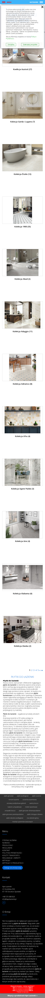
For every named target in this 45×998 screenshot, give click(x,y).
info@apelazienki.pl (9, 899)
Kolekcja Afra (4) (22, 436)
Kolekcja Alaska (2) (22, 646)
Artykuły (6, 860)
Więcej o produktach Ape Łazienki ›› (23, 995)
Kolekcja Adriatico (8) (22, 384)
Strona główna (9, 840)
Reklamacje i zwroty (11, 858)
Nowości (6, 843)
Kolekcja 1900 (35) (22, 226)
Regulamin (7, 848)
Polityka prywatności (12, 853)
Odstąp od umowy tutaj (12, 868)
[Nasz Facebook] (3, 902)
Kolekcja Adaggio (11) (22, 331)
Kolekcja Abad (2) (22, 279)
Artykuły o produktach (12, 863)
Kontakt (6, 850)
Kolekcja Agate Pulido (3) (22, 488)
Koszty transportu (11, 855)
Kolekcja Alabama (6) (22, 593)
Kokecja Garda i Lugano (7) (22, 121)
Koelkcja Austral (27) (22, 69)
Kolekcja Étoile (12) (22, 174)
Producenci (7, 845)
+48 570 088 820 (8, 896)
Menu (9, 2)
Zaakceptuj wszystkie (30, 45)
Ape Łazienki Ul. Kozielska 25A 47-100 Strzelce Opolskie (11, 889)
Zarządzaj (11, 45)
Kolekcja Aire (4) (22, 541)
